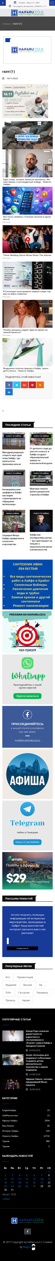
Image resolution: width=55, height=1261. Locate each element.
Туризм (26, 1141)
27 (34, 1186)
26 (26, 1186)
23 (5, 1186)
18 (19, 1182)
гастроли (23, 992)
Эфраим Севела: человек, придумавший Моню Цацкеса (39, 1082)
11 (19, 1179)
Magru (27, 1247)
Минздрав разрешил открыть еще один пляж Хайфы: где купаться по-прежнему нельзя (13, 458)
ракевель (42, 992)
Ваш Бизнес (26, 1126)
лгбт (8, 992)
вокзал (27, 985)
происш (10, 1000)
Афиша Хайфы (26, 1120)
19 (26, 1182)
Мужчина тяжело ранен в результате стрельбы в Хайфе (40, 492)
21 (41, 1182)
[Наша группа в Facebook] (27, 1231)
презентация (25, 977)
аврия (26, 1000)
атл (8, 977)
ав (40, 985)
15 (49, 1179)
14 (41, 1179)
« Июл (6, 1199)
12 (26, 1179)
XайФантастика (26, 1115)
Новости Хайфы (26, 1136)
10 (12, 1179)
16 (5, 1182)
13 (34, 1179)
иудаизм (11, 985)
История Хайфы (26, 1131)
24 (12, 1186)
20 (34, 1182)
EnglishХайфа (26, 1110)
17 (12, 1182)
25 (19, 1186)
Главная (6, 24)
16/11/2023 (12, 78)
